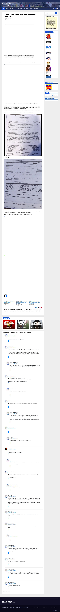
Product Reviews (55, 610)
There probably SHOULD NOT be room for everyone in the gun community (9, 323)
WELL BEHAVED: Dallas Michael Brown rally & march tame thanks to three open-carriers (21, 302)
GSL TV (44, 607)
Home (7, 8)
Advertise (26, 8)
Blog (31, 8)
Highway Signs (39, 607)
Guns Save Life (7, 3)
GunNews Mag (34, 607)
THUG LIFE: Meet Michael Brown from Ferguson (20, 15)
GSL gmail (52, 95)
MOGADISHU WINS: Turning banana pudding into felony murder (36, 324)
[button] (53, 8)
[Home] (3, 8)
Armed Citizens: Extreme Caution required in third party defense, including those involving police (22, 323)
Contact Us (48, 607)
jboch (10, 18)
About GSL (12, 8)
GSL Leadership (19, 8)
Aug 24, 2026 (7, 327)
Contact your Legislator (54, 607)
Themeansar (26, 607)
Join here (36, 8)
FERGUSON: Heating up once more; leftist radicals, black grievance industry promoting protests (34, 302)
